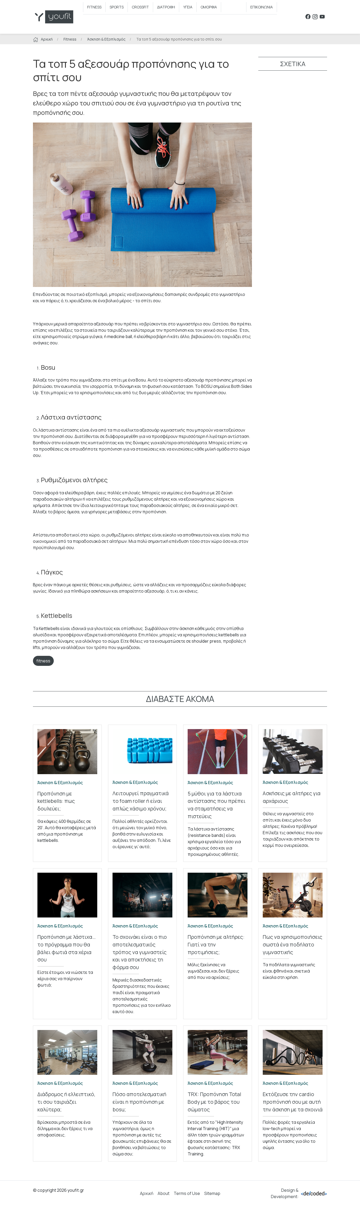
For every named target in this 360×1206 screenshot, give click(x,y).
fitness (43, 661)
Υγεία (187, 6)
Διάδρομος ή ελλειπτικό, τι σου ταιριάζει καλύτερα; (66, 1102)
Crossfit (140, 6)
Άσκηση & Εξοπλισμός (60, 782)
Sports (117, 6)
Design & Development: (285, 1193)
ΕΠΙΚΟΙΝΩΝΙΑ (261, 6)
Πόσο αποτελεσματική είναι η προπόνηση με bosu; (139, 1102)
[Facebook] (307, 16)
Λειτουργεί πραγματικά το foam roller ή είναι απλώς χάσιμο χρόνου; (141, 801)
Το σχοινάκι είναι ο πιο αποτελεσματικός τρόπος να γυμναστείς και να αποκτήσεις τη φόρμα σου (140, 952)
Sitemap (212, 1193)
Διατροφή (166, 6)
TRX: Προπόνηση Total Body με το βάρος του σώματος (214, 1102)
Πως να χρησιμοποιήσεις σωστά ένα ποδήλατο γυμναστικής (292, 945)
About (163, 1193)
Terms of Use (187, 1193)
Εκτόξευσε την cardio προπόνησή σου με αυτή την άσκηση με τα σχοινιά (293, 1102)
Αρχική (146, 1193)
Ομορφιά (209, 6)
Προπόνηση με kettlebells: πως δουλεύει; (56, 801)
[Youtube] (322, 16)
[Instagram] (315, 16)
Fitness (94, 6)
